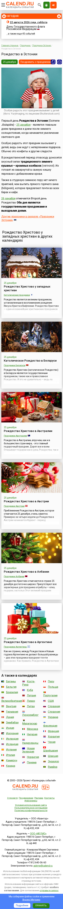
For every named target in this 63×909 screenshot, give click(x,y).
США (51, 701)
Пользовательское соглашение (30, 808)
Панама (31, 762)
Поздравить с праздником (35, 62)
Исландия (12, 744)
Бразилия (12, 692)
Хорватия (54, 736)
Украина (53, 717)
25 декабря (9, 62)
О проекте (12, 798)
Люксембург (30, 715)
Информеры (31, 800)
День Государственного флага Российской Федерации (25, 28)
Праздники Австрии (14, 506)
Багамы (11, 681)
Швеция (53, 756)
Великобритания (11, 701)
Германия (12, 711)
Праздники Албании (14, 576)
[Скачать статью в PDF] (53, 62)
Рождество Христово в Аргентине (28, 642)
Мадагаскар (29, 723)
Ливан (31, 701)
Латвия (31, 695)
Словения (54, 711)
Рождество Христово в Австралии (28, 431)
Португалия (50, 695)
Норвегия (33, 757)
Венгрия (11, 706)
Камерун (11, 760)
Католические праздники (17, 295)
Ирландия (12, 738)
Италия (10, 755)
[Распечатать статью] (59, 62)
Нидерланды (30, 743)
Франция (53, 731)
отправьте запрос (49, 890)
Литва (31, 706)
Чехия (51, 742)
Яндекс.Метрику (31, 899)
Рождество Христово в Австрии (26, 501)
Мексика (32, 729)
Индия (10, 728)
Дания (10, 717)
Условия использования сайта (31, 805)
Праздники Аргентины (15, 647)
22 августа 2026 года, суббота (28, 22)
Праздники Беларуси (14, 365)
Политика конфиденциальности (30, 810)
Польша (53, 686)
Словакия (54, 706)
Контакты (49, 798)
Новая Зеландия (28, 750)
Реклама (38, 798)
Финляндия (50, 725)
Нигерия (32, 734)
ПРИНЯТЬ (41, 905)
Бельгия (11, 686)
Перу (51, 681)
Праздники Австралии (15, 435)
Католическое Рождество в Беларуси (30, 360)
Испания (11, 749)
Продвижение (26, 798)
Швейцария (50, 750)
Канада (10, 765)
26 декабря (8, 198)
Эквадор (53, 761)
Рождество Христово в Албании (26, 571)
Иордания (12, 733)
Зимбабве (12, 722)
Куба (30, 690)
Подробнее (22, 905)
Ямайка (52, 766)
